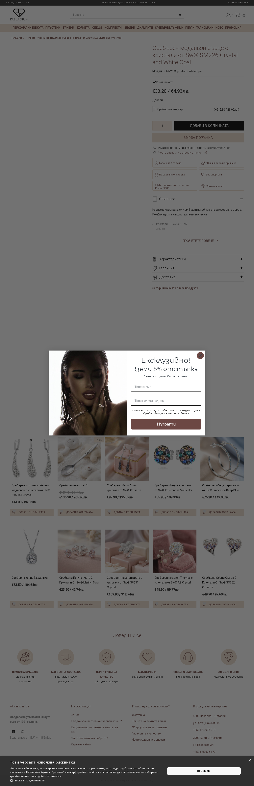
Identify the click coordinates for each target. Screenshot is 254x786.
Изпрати (166, 424)
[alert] (127, 771)
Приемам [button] (204, 771)
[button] (85, 780)
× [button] (249, 760)
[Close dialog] (200, 355)
